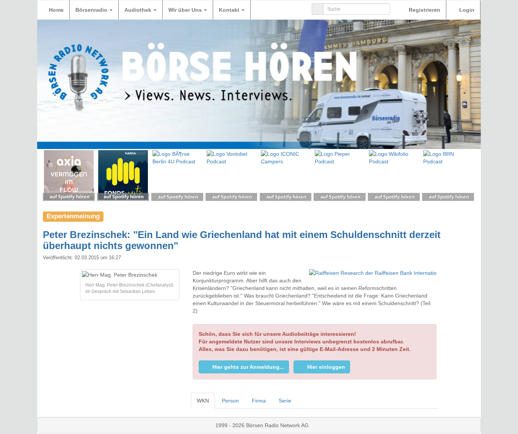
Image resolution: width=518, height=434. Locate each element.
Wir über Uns (185, 10)
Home (56, 10)
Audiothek (138, 10)
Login (466, 10)
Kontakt (230, 10)
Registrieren (423, 10)
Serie (285, 401)
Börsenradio (92, 10)
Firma (259, 401)
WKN (203, 401)
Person (230, 401)
